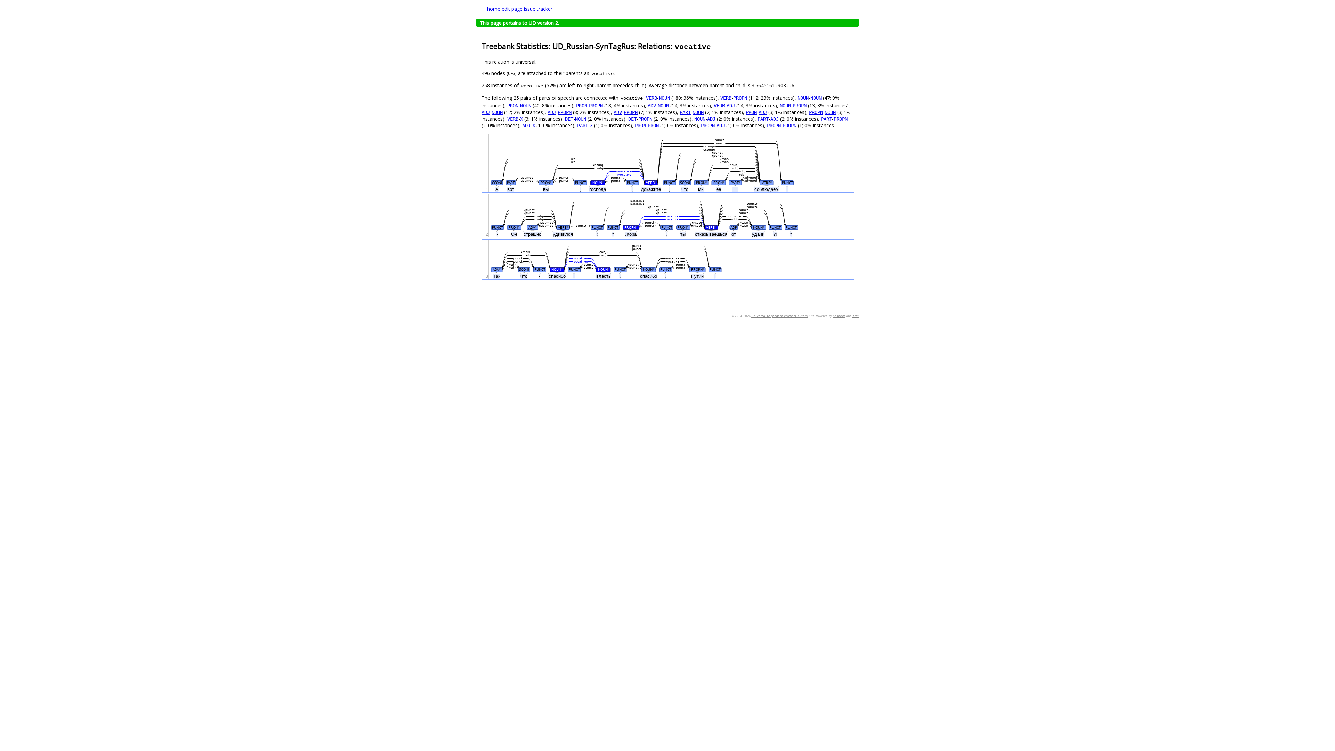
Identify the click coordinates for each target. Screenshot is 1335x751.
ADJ (731, 105)
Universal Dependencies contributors (779, 316)
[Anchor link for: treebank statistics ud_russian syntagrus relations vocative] (715, 45)
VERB (651, 98)
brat (855, 316)
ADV (652, 105)
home (493, 9)
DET (569, 119)
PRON (512, 105)
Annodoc (839, 316)
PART (685, 112)
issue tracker (538, 9)
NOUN (664, 98)
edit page (512, 9)
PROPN (740, 98)
